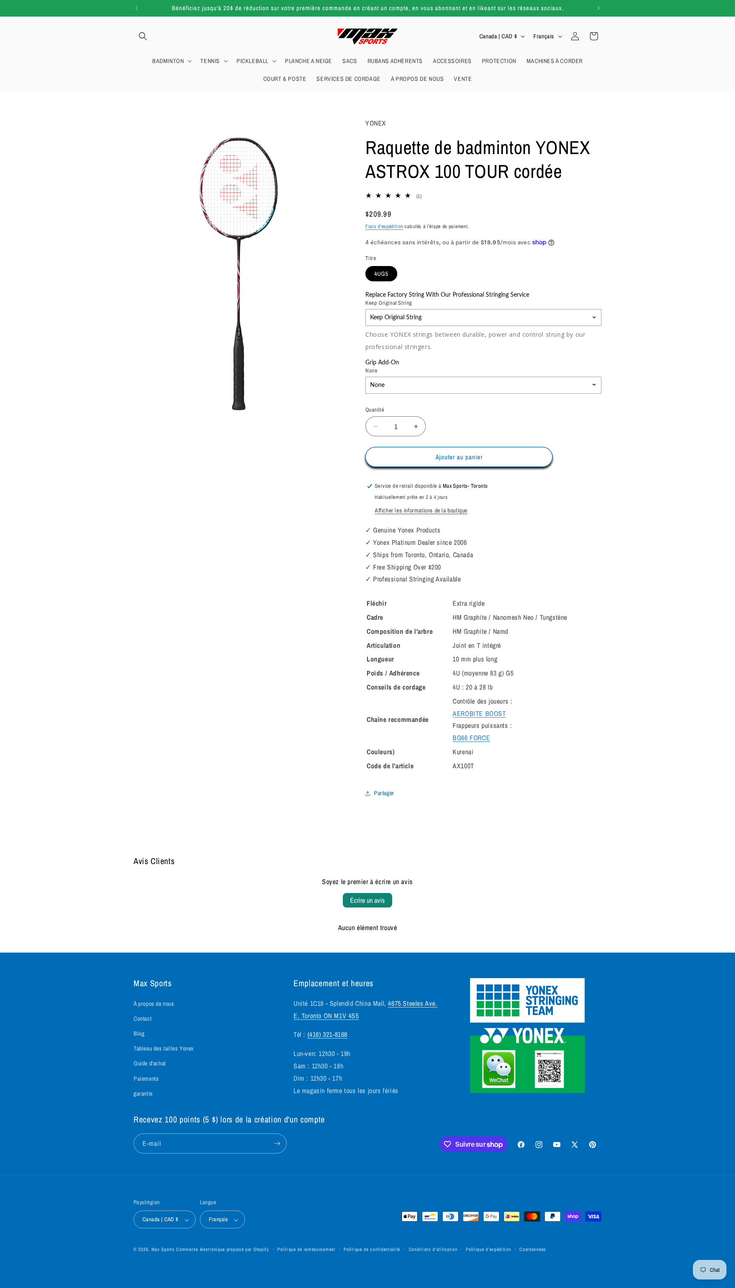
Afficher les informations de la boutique (421, 510)
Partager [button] (384, 793)
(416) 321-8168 (328, 1034)
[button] (143, 36)
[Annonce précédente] (136, 8)
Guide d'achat (150, 1064)
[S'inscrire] (277, 1143)
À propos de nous (154, 1004)
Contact (142, 1018)
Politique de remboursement (306, 1249)
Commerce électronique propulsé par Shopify (222, 1250)
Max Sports (163, 1250)
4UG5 (381, 274)
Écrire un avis (367, 900)
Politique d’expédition (488, 1249)
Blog (139, 1033)
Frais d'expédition (384, 226)
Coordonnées (532, 1249)
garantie (143, 1093)
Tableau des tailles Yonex (164, 1049)
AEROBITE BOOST (479, 713)
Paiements (146, 1078)
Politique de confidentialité (372, 1249)
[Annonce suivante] (598, 8)
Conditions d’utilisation (433, 1249)
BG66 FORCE (471, 737)
